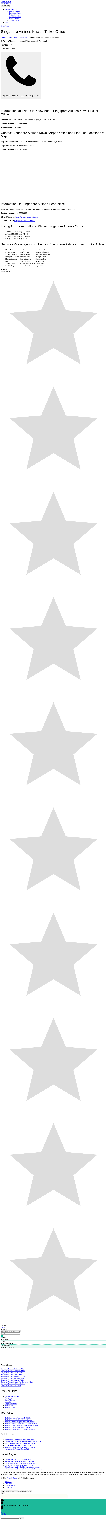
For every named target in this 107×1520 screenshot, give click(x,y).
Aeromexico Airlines (12, 1396)
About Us (8, 1482)
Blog (6, 22)
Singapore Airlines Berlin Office (11, 1374)
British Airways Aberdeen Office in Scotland (20, 1463)
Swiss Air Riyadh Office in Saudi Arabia (18, 1445)
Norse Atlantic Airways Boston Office (17, 1449)
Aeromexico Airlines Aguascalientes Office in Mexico (23, 1441)
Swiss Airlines (14, 19)
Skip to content (6, 2)
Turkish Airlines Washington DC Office (18, 1418)
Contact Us (8, 1487)
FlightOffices (6, 37)
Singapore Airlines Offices (24, 221)
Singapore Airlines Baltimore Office (13, 1384)
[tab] (5, 6)
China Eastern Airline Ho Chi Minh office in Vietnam (22, 1467)
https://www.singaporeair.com (26, 217)
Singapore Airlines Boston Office (12, 1372)
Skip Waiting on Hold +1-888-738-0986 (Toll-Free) (16, 1491)
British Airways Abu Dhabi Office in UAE (19, 1465)
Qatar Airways (14, 15)
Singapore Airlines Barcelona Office (13, 1378)
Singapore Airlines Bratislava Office (13, 1371)
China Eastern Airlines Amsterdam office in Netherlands (23, 1469)
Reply (4, 1514)
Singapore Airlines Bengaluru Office (13, 1376)
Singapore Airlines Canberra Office (12, 1369)
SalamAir (8, 1402)
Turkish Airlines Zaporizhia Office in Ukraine (20, 1447)
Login (3, 1327)
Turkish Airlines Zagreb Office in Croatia (18, 1420)
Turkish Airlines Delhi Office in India (17, 1427)
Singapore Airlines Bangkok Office (12, 1380)
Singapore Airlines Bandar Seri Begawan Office (17, 1382)
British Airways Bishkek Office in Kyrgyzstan (20, 1443)
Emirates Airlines (14, 13)
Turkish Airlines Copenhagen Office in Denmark (21, 1423)
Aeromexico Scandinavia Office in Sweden (19, 1440)
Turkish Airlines (14, 20)
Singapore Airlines (15, 17)
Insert (21, 1518)
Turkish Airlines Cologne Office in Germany (19, 1422)
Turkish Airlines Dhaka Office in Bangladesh (20, 1429)
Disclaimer (8, 1484)
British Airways (14, 11)
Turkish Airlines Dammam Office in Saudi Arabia (21, 1425)
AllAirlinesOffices (11, 9)
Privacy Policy (10, 1485)
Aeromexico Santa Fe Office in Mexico (18, 1459)
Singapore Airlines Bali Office (11, 1386)
